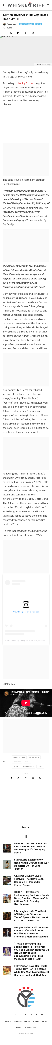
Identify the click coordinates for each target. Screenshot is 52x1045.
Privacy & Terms (22, 1022)
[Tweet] (11, 33)
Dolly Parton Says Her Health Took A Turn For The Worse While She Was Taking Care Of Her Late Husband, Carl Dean (31, 971)
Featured (17, 762)
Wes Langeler (12, 24)
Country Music (19, 757)
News (28, 762)
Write (36, 1022)
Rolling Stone (25, 83)
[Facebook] (9, 1014)
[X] (15, 1014)
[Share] (4, 33)
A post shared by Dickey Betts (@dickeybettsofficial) (27, 640)
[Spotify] (31, 1014)
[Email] (33, 33)
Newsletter (30, 1027)
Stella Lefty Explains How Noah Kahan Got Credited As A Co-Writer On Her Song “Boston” (31, 864)
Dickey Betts (34, 757)
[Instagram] (20, 1014)
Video (41, 766)
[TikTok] (26, 1014)
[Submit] (26, 33)
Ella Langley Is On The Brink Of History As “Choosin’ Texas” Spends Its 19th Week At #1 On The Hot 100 (31, 916)
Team (18, 1027)
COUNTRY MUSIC (26, 24)
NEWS (38, 24)
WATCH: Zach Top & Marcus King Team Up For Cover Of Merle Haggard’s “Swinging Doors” (30, 848)
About (8, 1022)
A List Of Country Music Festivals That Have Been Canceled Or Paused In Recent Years (29, 880)
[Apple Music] (36, 1014)
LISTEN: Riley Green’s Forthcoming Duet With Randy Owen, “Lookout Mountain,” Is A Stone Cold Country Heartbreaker (31, 898)
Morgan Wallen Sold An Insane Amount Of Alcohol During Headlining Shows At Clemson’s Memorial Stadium (31, 932)
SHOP (44, 1022)
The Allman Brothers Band (24, 766)
